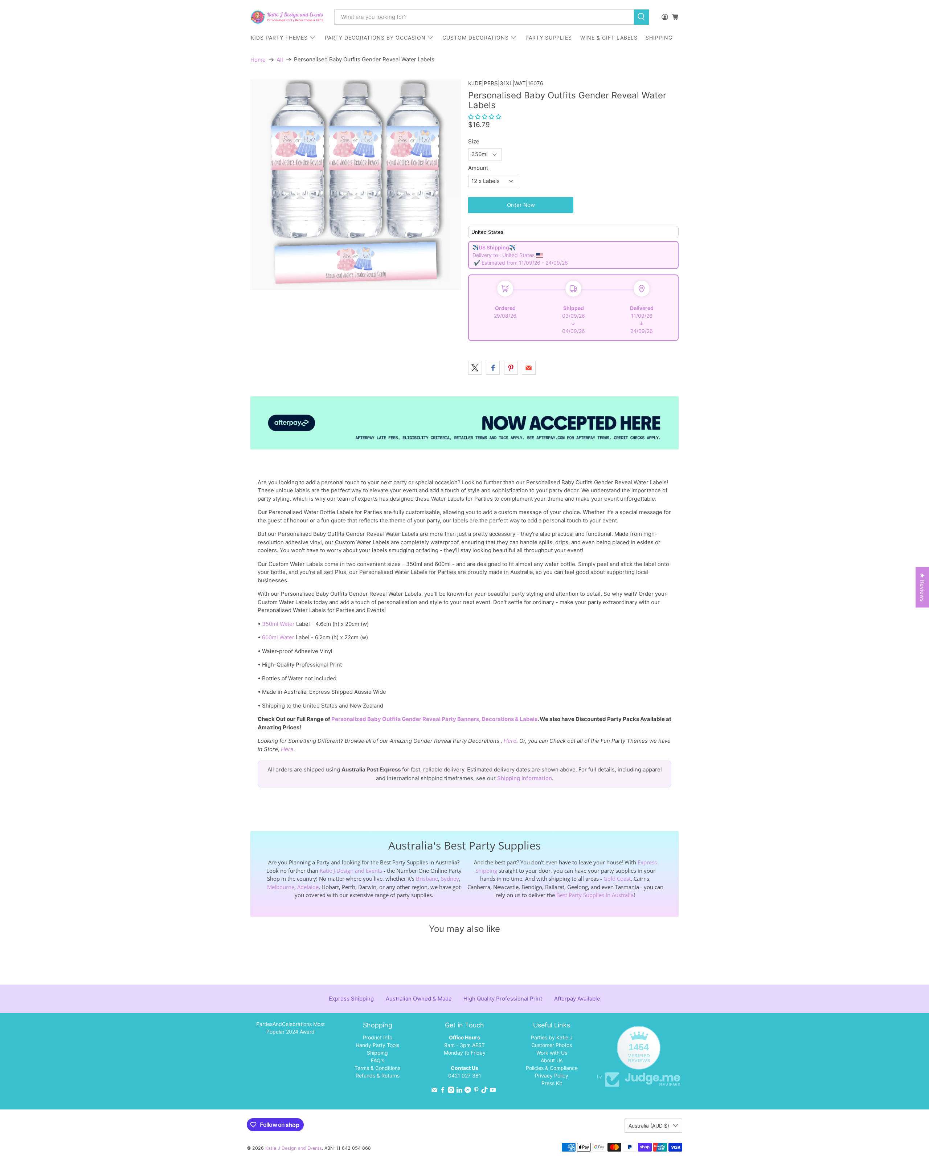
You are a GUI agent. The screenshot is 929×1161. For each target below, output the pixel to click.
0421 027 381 (464, 1075)
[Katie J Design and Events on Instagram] (451, 1091)
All (280, 59)
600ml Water (278, 637)
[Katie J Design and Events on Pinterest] (476, 1091)
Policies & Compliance (552, 1068)
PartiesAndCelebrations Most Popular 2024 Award (290, 1028)
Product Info (377, 1037)
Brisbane (427, 878)
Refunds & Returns (378, 1075)
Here (510, 740)
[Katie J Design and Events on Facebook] (442, 1091)
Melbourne (280, 887)
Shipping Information (524, 778)
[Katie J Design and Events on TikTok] (484, 1091)
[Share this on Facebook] (493, 368)
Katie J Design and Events (351, 870)
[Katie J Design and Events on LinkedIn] (459, 1091)
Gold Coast (617, 878)
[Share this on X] (475, 368)
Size (473, 141)
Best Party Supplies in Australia (595, 895)
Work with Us (551, 1053)
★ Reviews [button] (922, 587)
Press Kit (551, 1083)
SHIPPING (659, 37)
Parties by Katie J (552, 1037)
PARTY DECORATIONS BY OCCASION (375, 37)
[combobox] (484, 17)
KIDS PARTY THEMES (279, 37)
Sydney (450, 878)
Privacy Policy (551, 1075)
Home (258, 59)
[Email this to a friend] (529, 368)
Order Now (521, 204)
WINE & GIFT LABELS (609, 37)
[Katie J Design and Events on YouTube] (493, 1091)
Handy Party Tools (377, 1045)
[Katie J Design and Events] (287, 17)
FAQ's (377, 1060)
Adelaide (308, 887)
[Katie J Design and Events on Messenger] (467, 1091)
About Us (551, 1060)
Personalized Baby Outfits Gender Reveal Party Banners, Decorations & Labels (434, 719)
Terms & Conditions (377, 1068)
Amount (478, 167)
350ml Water (278, 623)
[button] (484, 116)
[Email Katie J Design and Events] (434, 1091)
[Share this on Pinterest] (511, 368)
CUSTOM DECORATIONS (475, 37)
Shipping (377, 1053)
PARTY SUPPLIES (548, 37)
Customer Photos (551, 1045)
